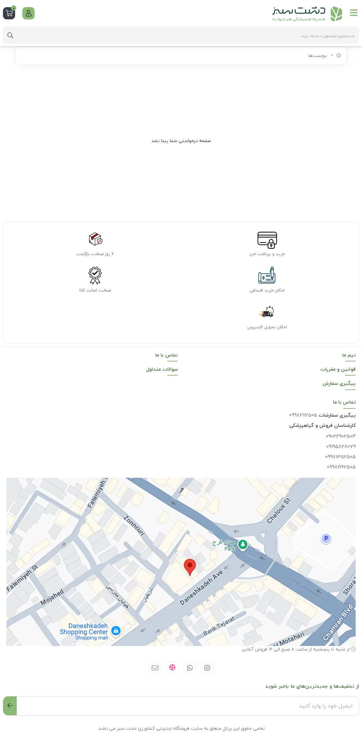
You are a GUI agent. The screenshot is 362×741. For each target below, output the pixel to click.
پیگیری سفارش (339, 383)
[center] (10, 35)
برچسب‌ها (317, 55)
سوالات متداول (162, 369)
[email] (154, 668)
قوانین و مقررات (338, 369)
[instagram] (207, 668)
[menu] (354, 13)
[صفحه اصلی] (338, 55)
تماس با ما (166, 355)
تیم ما (349, 355)
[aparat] (172, 667)
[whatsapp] (189, 668)
